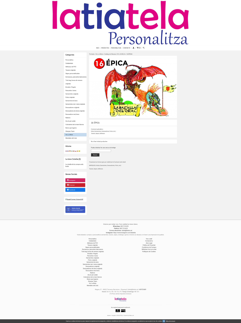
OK (164, 321)
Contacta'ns (149, 241)
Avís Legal (149, 243)
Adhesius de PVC (71, 67)
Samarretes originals (72, 94)
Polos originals (70, 97)
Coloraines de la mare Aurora (75, 124)
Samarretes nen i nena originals (75, 104)
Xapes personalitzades (73, 73)
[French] (68, 151)
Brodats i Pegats (71, 87)
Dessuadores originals (72, 107)
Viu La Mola (69, 135)
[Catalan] (79, 151)
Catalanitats (69, 63)
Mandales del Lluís (71, 138)
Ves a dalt (149, 239)
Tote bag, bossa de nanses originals (74, 82)
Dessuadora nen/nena (72, 114)
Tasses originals (71, 70)
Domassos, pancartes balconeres (76, 77)
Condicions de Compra (149, 247)
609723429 (142, 289)
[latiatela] (120, 22)
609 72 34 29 (124, 226)
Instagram (72, 180)
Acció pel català (70, 121)
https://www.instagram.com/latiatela (124, 233)
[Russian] (75, 151)
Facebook (72, 190)
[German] (70, 151)
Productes (105, 48)
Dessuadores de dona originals (75, 111)
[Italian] (72, 151)
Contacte (126, 48)
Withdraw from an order (149, 249)
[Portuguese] (73, 151)
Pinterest (72, 185)
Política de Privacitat (149, 245)
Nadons (68, 118)
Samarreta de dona (71, 101)
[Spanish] (77, 151)
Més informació (170, 321)
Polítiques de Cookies (149, 251)
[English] (66, 151)
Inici (97, 48)
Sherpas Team (70, 131)
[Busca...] (144, 48)
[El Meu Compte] (133, 48)
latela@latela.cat (127, 230)
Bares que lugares (71, 128)
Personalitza (116, 48)
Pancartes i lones (71, 90)
